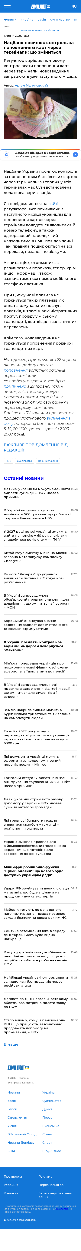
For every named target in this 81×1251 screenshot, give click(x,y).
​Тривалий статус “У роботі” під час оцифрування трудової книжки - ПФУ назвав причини (37, 782)
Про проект (13, 1176)
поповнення (16, 370)
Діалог (7, 26)
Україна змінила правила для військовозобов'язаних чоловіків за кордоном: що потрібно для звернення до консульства (35, 848)
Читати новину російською (40, 30)
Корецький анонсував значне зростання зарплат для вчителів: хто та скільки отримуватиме (36, 625)
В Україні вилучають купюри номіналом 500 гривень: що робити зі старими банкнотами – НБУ (37, 514)
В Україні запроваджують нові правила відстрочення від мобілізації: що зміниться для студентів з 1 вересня (37, 691)
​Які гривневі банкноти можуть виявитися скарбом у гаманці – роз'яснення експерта (31, 824)
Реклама (45, 1176)
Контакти (11, 1193)
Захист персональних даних (56, 1195)
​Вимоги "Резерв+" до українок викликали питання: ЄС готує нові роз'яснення (34, 578)
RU (74, 6)
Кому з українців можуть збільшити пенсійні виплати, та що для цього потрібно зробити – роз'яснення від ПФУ (35, 958)
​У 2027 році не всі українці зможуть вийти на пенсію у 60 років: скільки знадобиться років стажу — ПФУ (35, 535)
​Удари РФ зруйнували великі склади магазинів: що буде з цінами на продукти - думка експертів (36, 892)
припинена (15, 386)
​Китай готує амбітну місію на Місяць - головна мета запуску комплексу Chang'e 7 (37, 557)
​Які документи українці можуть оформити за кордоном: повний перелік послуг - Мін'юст (32, 760)
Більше (11, 1044)
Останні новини (24, 478)
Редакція (11, 1185)
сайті (53, 203)
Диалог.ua (62, 1208)
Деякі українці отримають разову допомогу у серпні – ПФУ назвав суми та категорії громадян (33, 803)
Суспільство (24, 460)
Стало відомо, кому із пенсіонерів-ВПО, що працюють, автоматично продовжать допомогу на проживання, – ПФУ (34, 1026)
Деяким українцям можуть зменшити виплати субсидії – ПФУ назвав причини (37, 493)
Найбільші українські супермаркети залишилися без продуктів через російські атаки (36, 981)
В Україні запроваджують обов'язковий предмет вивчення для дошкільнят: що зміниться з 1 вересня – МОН (37, 601)
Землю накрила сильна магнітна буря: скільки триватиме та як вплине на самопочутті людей (37, 714)
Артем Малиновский (31, 85)
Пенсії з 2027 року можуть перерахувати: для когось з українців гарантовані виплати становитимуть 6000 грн (37, 737)
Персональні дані (52, 1185)
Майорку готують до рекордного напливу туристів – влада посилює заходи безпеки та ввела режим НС (35, 914)
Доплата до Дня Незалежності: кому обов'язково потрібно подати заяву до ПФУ (36, 1003)
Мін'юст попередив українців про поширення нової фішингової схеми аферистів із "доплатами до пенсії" (36, 667)
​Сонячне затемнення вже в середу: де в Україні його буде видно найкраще (35, 935)
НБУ (8, 460)
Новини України (48, 460)
